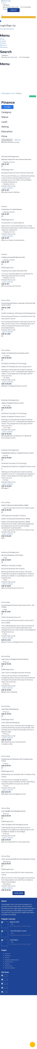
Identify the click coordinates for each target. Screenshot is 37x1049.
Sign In (18, 1046)
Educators (3, 47)
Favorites (10, 29)
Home (2, 39)
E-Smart (3, 43)
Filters (7, 107)
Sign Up (13, 1046)
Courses (3, 29)
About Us (3, 45)
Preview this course (8, 186)
